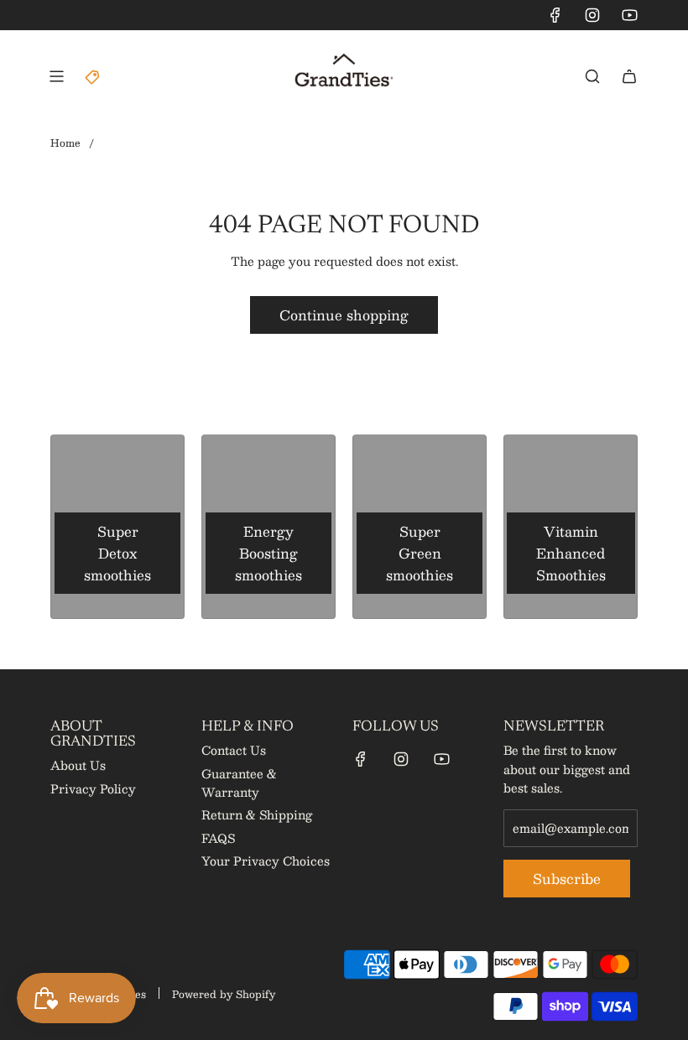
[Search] (592, 76)
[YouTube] (629, 15)
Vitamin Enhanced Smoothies (571, 552)
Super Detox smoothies (117, 552)
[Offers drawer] (93, 76)
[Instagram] (592, 15)
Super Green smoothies (419, 552)
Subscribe (567, 878)
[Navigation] (56, 76)
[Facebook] (555, 15)
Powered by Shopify (223, 993)
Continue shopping (344, 315)
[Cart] (629, 76)
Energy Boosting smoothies (268, 552)
